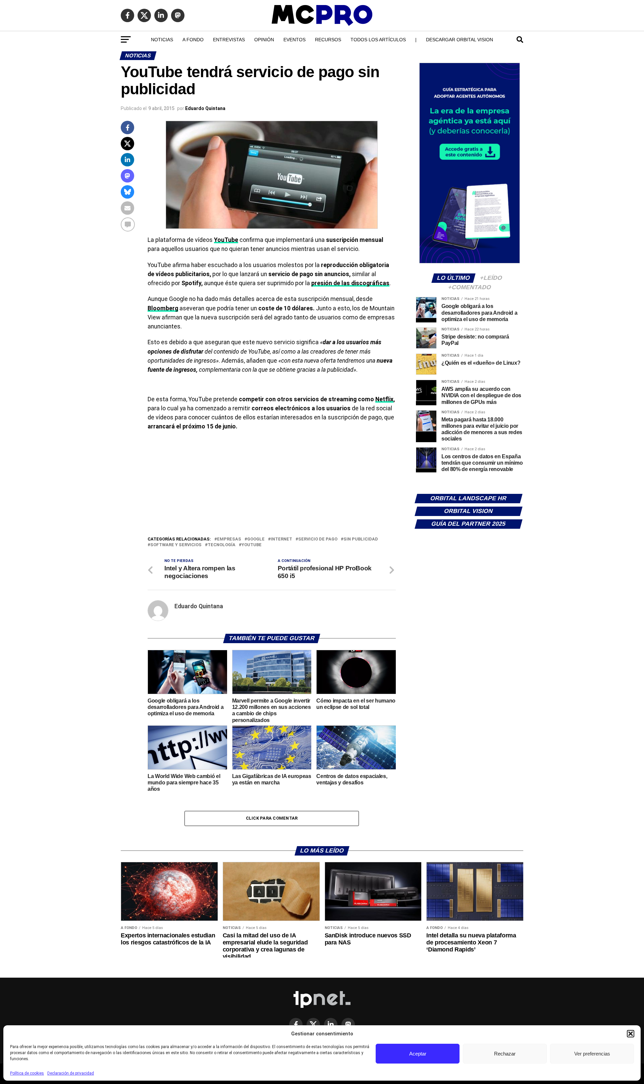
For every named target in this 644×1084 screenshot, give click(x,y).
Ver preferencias (592, 1053)
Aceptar (417, 1053)
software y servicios (176, 545)
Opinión (264, 39)
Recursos (328, 39)
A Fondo (193, 39)
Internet (281, 539)
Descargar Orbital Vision (459, 39)
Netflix (384, 399)
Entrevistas (229, 39)
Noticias (162, 39)
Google (256, 539)
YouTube (251, 545)
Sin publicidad (360, 539)
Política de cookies (27, 1073)
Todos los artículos (378, 39)
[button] (630, 1033)
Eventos (294, 39)
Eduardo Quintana (205, 108)
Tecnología (221, 545)
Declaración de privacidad (70, 1073)
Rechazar (505, 1053)
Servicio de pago (317, 539)
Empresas (229, 539)
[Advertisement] (272, 485)
